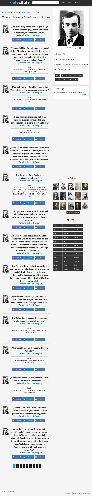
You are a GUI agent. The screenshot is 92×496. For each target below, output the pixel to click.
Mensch (76, 226)
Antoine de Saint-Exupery (30, 35)
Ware (65, 257)
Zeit (75, 233)
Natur (55, 249)
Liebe (55, 230)
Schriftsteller (78, 75)
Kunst (65, 261)
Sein (65, 226)
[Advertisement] (71, 137)
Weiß (55, 269)
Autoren (69, 3)
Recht (65, 253)
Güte (65, 245)
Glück (55, 241)
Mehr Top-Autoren (73, 212)
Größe (76, 237)
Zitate (63, 3)
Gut (65, 241)
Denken (76, 269)
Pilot (70, 75)
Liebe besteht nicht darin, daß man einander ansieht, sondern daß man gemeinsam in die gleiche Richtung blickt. (29, 119)
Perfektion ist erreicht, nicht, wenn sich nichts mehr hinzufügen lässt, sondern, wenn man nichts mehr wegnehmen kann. (29, 299)
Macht (66, 233)
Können (76, 245)
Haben (76, 230)
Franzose (64, 75)
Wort (65, 265)
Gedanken (77, 261)
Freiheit (55, 265)
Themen (77, 3)
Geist (75, 253)
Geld (75, 265)
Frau (65, 249)
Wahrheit (66, 237)
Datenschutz (86, 493)
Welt (65, 230)
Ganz (75, 241)
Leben (55, 226)
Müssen (76, 257)
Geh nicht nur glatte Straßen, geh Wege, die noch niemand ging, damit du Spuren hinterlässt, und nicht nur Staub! (30, 29)
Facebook (68, 493)
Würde (55, 257)
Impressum (76, 493)
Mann (58, 75)
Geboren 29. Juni (72, 79)
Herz (54, 253)
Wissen (55, 261)
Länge (66, 269)
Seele (75, 249)
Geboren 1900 (60, 79)
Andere (55, 237)
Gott (54, 233)
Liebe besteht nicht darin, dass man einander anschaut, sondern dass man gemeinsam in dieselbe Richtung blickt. (29, 410)
